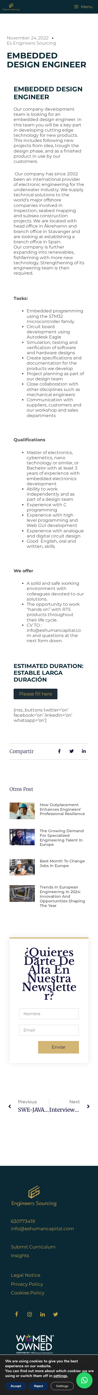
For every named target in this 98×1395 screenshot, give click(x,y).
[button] (84, 1380)
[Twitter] (55, 1314)
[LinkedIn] (42, 1314)
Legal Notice (25, 1275)
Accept (16, 1386)
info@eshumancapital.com (42, 1228)
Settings (62, 1386)
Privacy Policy (27, 1284)
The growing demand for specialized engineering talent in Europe (62, 837)
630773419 (23, 1221)
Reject (38, 1386)
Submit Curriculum (33, 1247)
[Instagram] (29, 1314)
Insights (20, 1255)
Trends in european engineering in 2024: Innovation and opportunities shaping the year (62, 896)
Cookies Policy (27, 1292)
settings (60, 1376)
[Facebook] (16, 1314)
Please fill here (35, 694)
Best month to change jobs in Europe (62, 863)
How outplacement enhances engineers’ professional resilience (62, 809)
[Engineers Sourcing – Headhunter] (11, 7)
